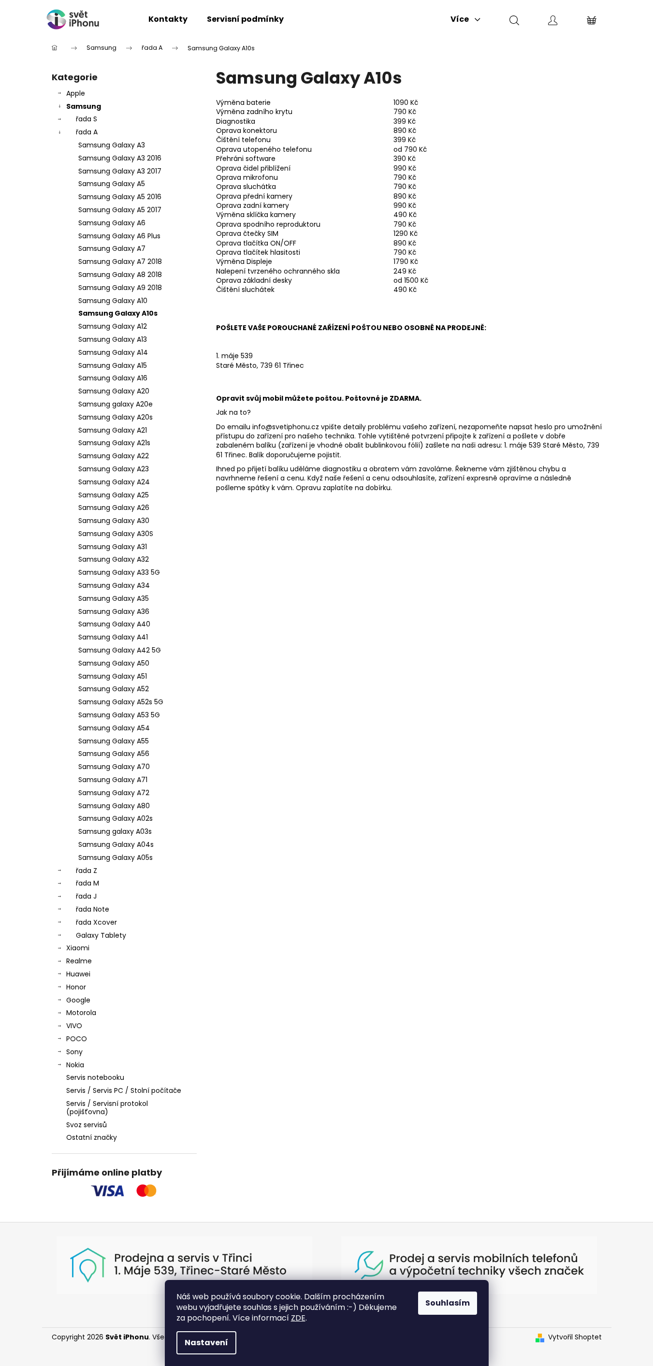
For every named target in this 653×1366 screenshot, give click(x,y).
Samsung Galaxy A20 (113, 391)
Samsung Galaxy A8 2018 (120, 274)
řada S (86, 119)
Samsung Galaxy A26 (113, 507)
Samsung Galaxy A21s (114, 443)
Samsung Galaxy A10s (118, 313)
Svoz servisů (86, 1125)
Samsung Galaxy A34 (114, 585)
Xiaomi (77, 948)
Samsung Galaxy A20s (115, 417)
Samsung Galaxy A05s (115, 857)
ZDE (298, 1317)
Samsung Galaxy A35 (113, 598)
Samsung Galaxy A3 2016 (119, 158)
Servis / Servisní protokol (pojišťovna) (107, 1108)
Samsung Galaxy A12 (112, 326)
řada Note (92, 909)
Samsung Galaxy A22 (113, 456)
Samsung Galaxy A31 (112, 547)
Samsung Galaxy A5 (111, 184)
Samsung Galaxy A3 (111, 145)
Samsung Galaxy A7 (111, 248)
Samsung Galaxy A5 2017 (119, 210)
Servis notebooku (95, 1077)
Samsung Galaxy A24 (114, 482)
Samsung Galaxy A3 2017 (119, 171)
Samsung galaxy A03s (115, 831)
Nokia (75, 1065)
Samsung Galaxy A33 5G (119, 572)
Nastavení (206, 1342)
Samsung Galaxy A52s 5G (120, 702)
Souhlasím (447, 1302)
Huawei (78, 974)
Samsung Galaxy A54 (114, 728)
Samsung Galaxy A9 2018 (120, 287)
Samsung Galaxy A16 (112, 378)
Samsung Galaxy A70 (114, 766)
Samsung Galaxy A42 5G (119, 650)
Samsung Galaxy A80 (114, 806)
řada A (87, 132)
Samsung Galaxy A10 (112, 300)
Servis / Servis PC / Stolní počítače (123, 1090)
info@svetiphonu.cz (285, 427)
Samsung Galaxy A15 (112, 365)
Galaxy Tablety (101, 935)
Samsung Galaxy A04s (116, 844)
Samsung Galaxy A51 (112, 676)
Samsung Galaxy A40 (114, 624)
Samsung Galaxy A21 (112, 430)
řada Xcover (96, 922)
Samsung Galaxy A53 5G (119, 715)
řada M (87, 883)
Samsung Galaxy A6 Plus (119, 236)
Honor (76, 987)
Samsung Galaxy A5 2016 (119, 197)
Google (78, 1000)
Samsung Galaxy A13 (112, 339)
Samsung (83, 106)
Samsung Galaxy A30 (113, 520)
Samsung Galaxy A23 (113, 469)
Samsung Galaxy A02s (115, 818)
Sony (74, 1052)
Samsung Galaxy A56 (113, 753)
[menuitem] (168, 19)
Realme (79, 961)
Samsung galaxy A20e (115, 404)
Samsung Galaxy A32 (113, 559)
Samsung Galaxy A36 (113, 611)
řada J (86, 896)
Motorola (81, 1012)
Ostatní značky (91, 1137)
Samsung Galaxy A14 (113, 352)
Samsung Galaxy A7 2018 (120, 261)
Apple (75, 93)
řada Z (86, 870)
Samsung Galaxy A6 (111, 223)
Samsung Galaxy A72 (113, 793)
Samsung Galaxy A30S (115, 533)
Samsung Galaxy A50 (113, 663)
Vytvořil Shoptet (575, 1337)
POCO (76, 1039)
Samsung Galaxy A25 (113, 495)
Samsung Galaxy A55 (113, 741)
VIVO (74, 1026)
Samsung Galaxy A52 (113, 689)
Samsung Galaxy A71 (112, 780)
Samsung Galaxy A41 (113, 637)
